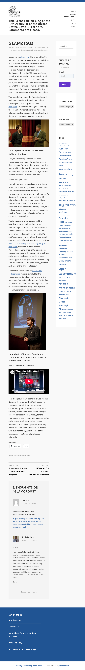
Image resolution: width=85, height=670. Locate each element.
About (73, 11)
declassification (67, 200)
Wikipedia (13, 106)
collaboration (65, 186)
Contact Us (14, 626)
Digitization (68, 205)
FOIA (62, 222)
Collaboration (39, 48)
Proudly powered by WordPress (29, 666)
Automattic (64, 666)
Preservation (62, 280)
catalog (70, 175)
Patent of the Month (65, 278)
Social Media (32, 50)
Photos (73, 20)
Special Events (43, 50)
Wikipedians (25, 455)
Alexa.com (24, 57)
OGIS (61, 260)
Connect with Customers (66, 189)
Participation (23, 50)
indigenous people (66, 231)
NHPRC (70, 258)
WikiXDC (12, 243)
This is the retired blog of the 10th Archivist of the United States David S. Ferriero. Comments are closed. (29, 25)
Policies (73, 26)
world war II (62, 318)
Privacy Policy (15, 643)
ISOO (67, 234)
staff (67, 295)
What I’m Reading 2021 (70, 15)
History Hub (67, 225)
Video (74, 23)
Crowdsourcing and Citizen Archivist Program (18, 470)
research (62, 291)
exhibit (68, 215)
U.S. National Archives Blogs (22, 649)
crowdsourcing (66, 191)
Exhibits (63, 218)
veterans (62, 312)
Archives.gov (15, 620)
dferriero (22, 48)
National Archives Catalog (63, 249)
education (63, 209)
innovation (62, 234)
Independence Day (64, 228)
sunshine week (68, 309)
